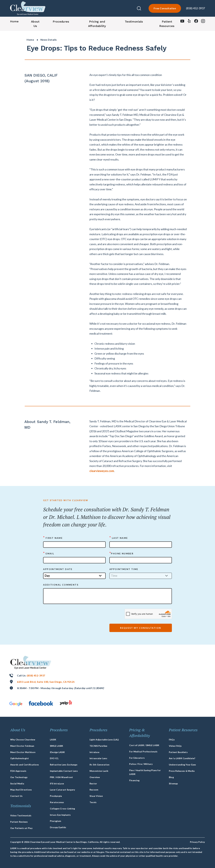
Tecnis (93, 802)
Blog (171, 777)
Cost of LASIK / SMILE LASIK (144, 745)
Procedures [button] (61, 21)
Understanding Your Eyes (182, 764)
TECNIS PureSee (98, 745)
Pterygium (55, 821)
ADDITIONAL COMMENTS (60, 584)
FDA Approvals (18, 771)
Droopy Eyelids (58, 827)
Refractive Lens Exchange (63, 764)
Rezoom (94, 789)
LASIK (53, 739)
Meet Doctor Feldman (22, 745)
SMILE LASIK (56, 745)
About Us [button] (35, 24)
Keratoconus (57, 802)
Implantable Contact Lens (64, 771)
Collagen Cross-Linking (62, 808)
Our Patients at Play (21, 828)
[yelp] (189, 21)
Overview (95, 777)
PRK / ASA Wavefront (61, 777)
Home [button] (14, 21)
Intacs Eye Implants (60, 814)
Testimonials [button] (134, 21)
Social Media (17, 783)
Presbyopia (56, 796)
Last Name (118, 537)
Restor (93, 783)
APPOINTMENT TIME (123, 569)
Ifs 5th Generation (99, 764)
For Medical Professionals (143, 751)
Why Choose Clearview (22, 739)
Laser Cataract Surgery (62, 789)
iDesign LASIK (57, 752)
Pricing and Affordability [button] (97, 24)
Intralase (94, 752)
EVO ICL (54, 758)
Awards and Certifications (24, 764)
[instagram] (203, 21)
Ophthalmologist (19, 758)
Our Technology (18, 777)
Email (48, 553)
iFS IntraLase (57, 783)
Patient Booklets (178, 752)
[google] (15, 704)
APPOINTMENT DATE (57, 569)
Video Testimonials (20, 815)
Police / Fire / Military (141, 764)
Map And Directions (21, 789)
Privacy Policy (197, 842)
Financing (134, 780)
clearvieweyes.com (101, 471)
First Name (53, 537)
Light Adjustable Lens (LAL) (104, 739)
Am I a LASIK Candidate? (182, 758)
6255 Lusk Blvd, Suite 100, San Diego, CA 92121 (46, 681)
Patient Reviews (19, 821)
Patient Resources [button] (166, 24)
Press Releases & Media (182, 771)
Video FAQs (175, 745)
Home (30, 39)
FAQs (172, 739)
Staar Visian (96, 796)
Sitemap (173, 783)
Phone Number (121, 553)
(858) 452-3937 (195, 8)
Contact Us (16, 796)
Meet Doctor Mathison (22, 752)
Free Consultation (165, 8)
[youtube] (182, 21)
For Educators (137, 757)
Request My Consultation (140, 628)
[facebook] (196, 21)
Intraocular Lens (98, 758)
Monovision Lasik (99, 771)
